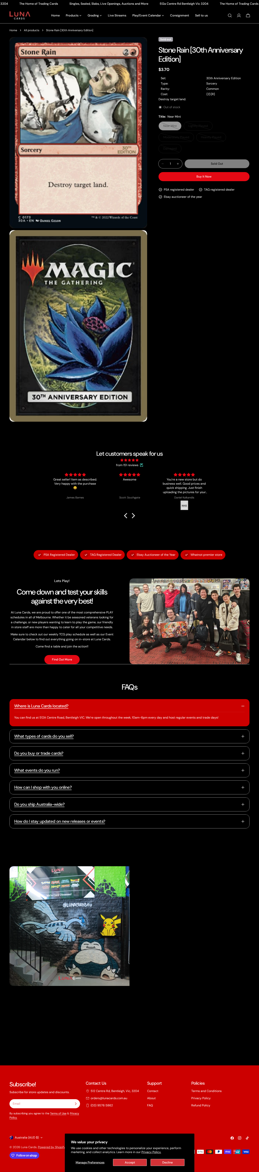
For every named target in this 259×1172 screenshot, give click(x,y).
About (151, 1098)
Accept (130, 1162)
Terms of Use (58, 1113)
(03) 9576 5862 (102, 1105)
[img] (129, 460)
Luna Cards (29, 1147)
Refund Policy (200, 1105)
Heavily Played (213, 138)
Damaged (172, 150)
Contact (152, 1091)
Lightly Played (200, 127)
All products (31, 30)
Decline (167, 1162)
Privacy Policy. (151, 1152)
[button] (126, 515)
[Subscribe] (76, 1104)
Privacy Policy (201, 1098)
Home (13, 30)
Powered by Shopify (51, 1147)
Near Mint (172, 127)
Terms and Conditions (206, 1091)
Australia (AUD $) (27, 1137)
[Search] (230, 15)
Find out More (62, 659)
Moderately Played (177, 138)
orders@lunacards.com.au (109, 1098)
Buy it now (203, 177)
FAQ (150, 1105)
